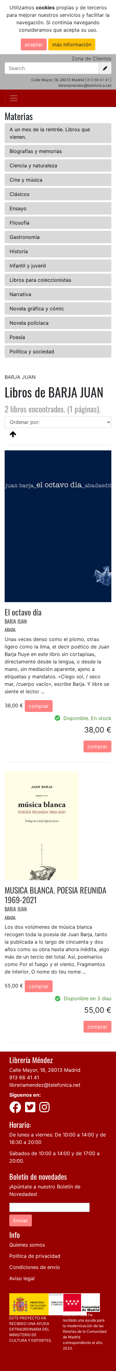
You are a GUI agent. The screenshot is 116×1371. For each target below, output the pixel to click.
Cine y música (26, 180)
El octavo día (23, 612)
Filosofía (19, 223)
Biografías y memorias (36, 151)
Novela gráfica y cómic (37, 308)
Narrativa (20, 294)
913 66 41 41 (98, 79)
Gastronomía (25, 237)
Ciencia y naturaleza (33, 165)
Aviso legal (22, 1278)
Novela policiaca (29, 323)
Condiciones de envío (34, 1267)
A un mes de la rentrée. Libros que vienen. (50, 133)
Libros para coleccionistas (40, 280)
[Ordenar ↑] (13, 434)
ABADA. (10, 629)
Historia (19, 251)
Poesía (17, 337)
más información (71, 44)
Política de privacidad (34, 1256)
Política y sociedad (32, 351)
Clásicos (19, 194)
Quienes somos (27, 1245)
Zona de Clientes (91, 58)
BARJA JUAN (16, 621)
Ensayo (18, 208)
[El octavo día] (58, 526)
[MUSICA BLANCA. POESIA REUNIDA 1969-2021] (42, 825)
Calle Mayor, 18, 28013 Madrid (44, 1070)
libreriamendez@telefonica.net (44, 1085)
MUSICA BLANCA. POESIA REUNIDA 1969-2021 (55, 895)
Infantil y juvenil (28, 266)
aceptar (34, 44)
